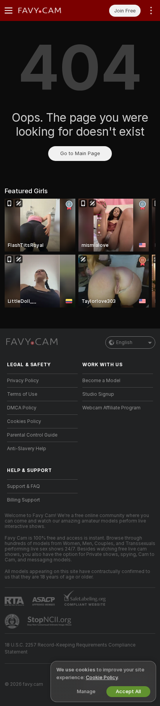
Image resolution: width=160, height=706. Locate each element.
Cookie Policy (102, 677)
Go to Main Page (80, 153)
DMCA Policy (22, 408)
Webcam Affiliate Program (111, 408)
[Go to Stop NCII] (50, 621)
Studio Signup (98, 394)
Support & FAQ (23, 486)
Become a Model (101, 380)
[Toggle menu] (8, 10)
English (124, 342)
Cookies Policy (24, 421)
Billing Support (23, 500)
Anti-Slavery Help (26, 448)
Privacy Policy (23, 380)
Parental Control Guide (32, 435)
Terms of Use (22, 394)
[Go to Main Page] (48, 10)
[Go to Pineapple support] (13, 621)
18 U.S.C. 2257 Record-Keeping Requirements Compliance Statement (70, 648)
